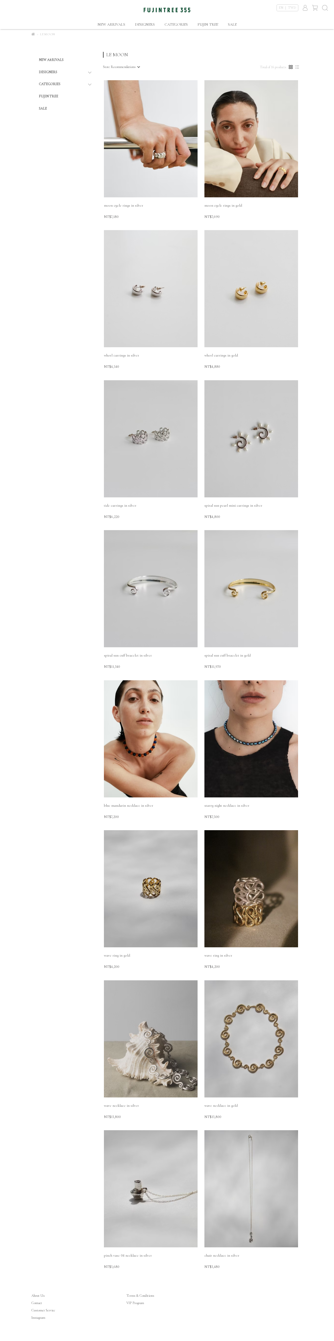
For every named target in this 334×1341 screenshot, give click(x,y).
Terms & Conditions (140, 1296)
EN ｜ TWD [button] (287, 8)
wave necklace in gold (221, 1105)
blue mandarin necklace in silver (128, 805)
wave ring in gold (117, 955)
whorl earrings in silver (121, 355)
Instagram (38, 1318)
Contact (36, 1303)
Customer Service (43, 1310)
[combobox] (121, 67)
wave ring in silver (218, 955)
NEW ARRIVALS (111, 24)
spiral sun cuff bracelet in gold (227, 655)
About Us (38, 1296)
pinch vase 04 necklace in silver (128, 1255)
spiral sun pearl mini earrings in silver (233, 505)
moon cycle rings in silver (123, 205)
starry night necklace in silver (226, 805)
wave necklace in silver (121, 1105)
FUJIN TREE (208, 24)
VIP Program (135, 1303)
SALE (232, 24)
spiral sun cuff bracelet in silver (128, 655)
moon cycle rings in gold (223, 205)
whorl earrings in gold (221, 355)
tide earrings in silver (120, 505)
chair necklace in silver (221, 1255)
